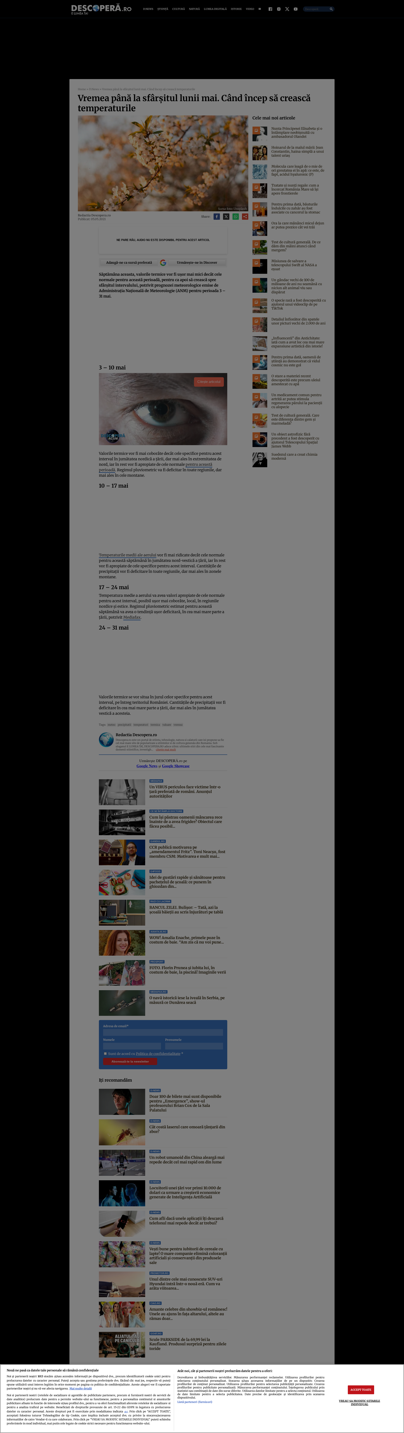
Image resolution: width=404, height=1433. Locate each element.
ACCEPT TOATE (361, 1389)
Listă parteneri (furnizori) (194, 1402)
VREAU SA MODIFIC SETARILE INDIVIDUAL (359, 1402)
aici (126, 1411)
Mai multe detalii (80, 1388)
